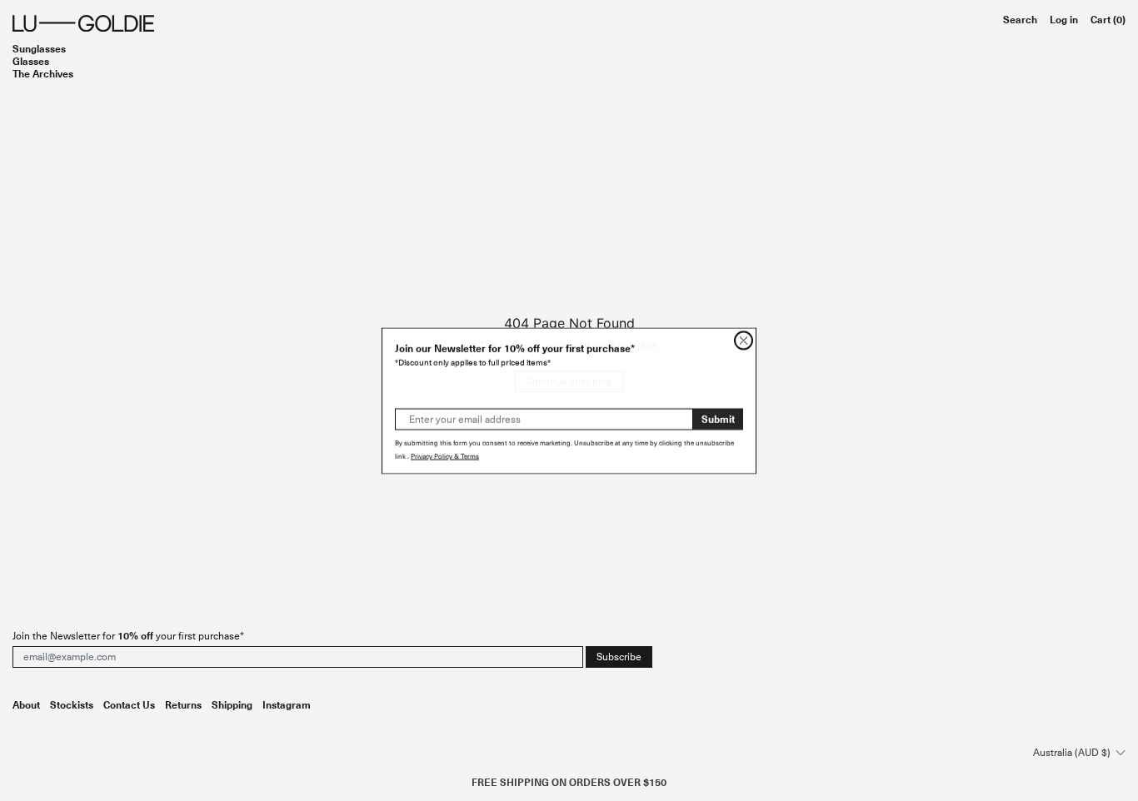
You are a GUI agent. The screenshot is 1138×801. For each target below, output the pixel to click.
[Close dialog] (743, 340)
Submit (718, 418)
